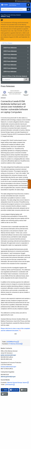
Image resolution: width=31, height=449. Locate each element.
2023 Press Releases (10, 58)
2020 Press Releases (10, 68)
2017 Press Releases (7, 43)
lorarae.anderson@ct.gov (8, 366)
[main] (15, 231)
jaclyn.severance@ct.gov (8, 355)
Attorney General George (17, 382)
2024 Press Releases (10, 54)
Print (5, 394)
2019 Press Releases (9, 72)
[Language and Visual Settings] (28, 4)
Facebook (15, 390)
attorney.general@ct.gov (8, 376)
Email (24, 390)
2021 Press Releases (9, 65)
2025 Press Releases (10, 51)
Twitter (6, 390)
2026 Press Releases (10, 48)
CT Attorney (14, 343)
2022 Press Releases (10, 61)
